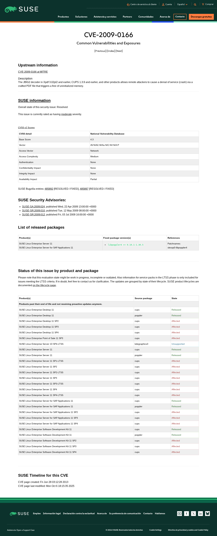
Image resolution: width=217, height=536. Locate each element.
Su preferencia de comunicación (125, 513)
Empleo (37, 513)
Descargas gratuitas (201, 16)
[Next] (119, 50)
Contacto (180, 16)
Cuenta (168, 4)
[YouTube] (179, 513)
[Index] (111, 50)
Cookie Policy (203, 530)
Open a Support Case (25, 530)
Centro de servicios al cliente (143, 4)
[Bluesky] (207, 513)
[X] (193, 513)
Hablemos (160, 513)
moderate (66, 114)
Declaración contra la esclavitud (79, 513)
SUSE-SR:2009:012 (33, 214)
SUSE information (34, 100)
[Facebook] (186, 513)
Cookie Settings (155, 530)
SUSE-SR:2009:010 (33, 210)
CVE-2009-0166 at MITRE (33, 71)
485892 (49, 188)
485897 (84, 188)
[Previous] (100, 50)
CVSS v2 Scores (26, 127)
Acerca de (102, 513)
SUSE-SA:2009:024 (33, 206)
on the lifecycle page (44, 285)
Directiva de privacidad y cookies (181, 530)
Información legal (52, 513)
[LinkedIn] (200, 513)
